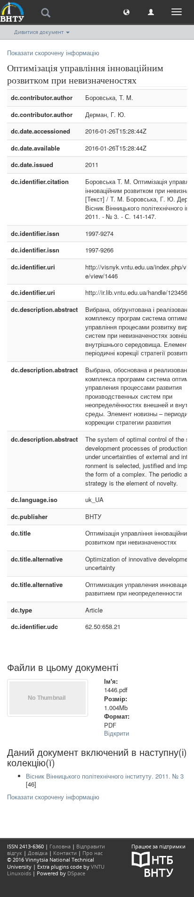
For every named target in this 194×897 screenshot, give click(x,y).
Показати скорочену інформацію (53, 52)
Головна (60, 846)
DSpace (76, 873)
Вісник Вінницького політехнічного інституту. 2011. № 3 (105, 775)
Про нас (92, 852)
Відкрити (116, 733)
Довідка (38, 852)
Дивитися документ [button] (39, 31)
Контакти (65, 852)
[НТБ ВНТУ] (152, 863)
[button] (126, 11)
